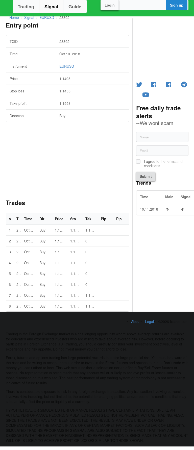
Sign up (176, 5)
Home (14, 17)
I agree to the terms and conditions (163, 163)
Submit (146, 176)
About (135, 321)
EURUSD (46, 17)
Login (110, 5)
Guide (74, 6)
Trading (26, 6)
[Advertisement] (67, 157)
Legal (149, 321)
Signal (51, 6)
